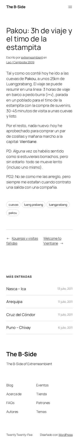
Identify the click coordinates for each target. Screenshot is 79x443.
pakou (13, 213)
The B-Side (15, 6)
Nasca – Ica (16, 289)
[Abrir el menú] (70, 6)
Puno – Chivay (18, 327)
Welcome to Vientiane (52, 241)
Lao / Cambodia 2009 (20, 62)
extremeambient (32, 57)
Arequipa (14, 301)
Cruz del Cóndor (20, 314)
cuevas (13, 205)
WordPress (66, 435)
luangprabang (58, 205)
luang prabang (33, 205)
